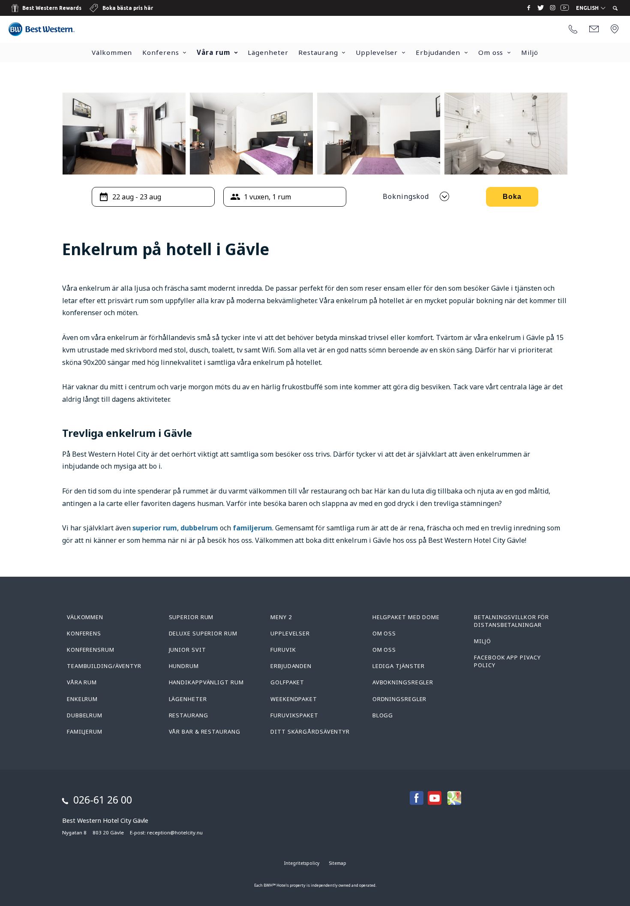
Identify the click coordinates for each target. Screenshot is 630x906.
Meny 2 (280, 617)
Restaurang (318, 52)
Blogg (382, 715)
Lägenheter (268, 52)
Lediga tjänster (398, 666)
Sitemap (337, 863)
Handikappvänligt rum (206, 682)
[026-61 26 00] (573, 29)
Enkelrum (82, 699)
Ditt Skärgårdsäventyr (310, 731)
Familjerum (84, 731)
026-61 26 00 (102, 800)
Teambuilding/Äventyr (104, 666)
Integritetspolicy (301, 863)
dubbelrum (199, 528)
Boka (512, 196)
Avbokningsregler (402, 682)
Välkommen (112, 52)
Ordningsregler (399, 699)
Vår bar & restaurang (204, 731)
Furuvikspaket (294, 715)
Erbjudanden (438, 52)
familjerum (252, 528)
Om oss (490, 52)
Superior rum (191, 617)
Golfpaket (287, 682)
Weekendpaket (293, 699)
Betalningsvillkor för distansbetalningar (511, 621)
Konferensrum (90, 649)
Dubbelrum (84, 715)
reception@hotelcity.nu (175, 832)
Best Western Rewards (51, 8)
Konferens (160, 52)
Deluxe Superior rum (203, 633)
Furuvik (283, 649)
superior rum (154, 528)
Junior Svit (187, 649)
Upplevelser (377, 52)
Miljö (529, 52)
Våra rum (213, 52)
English (588, 8)
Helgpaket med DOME (406, 617)
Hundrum (184, 666)
